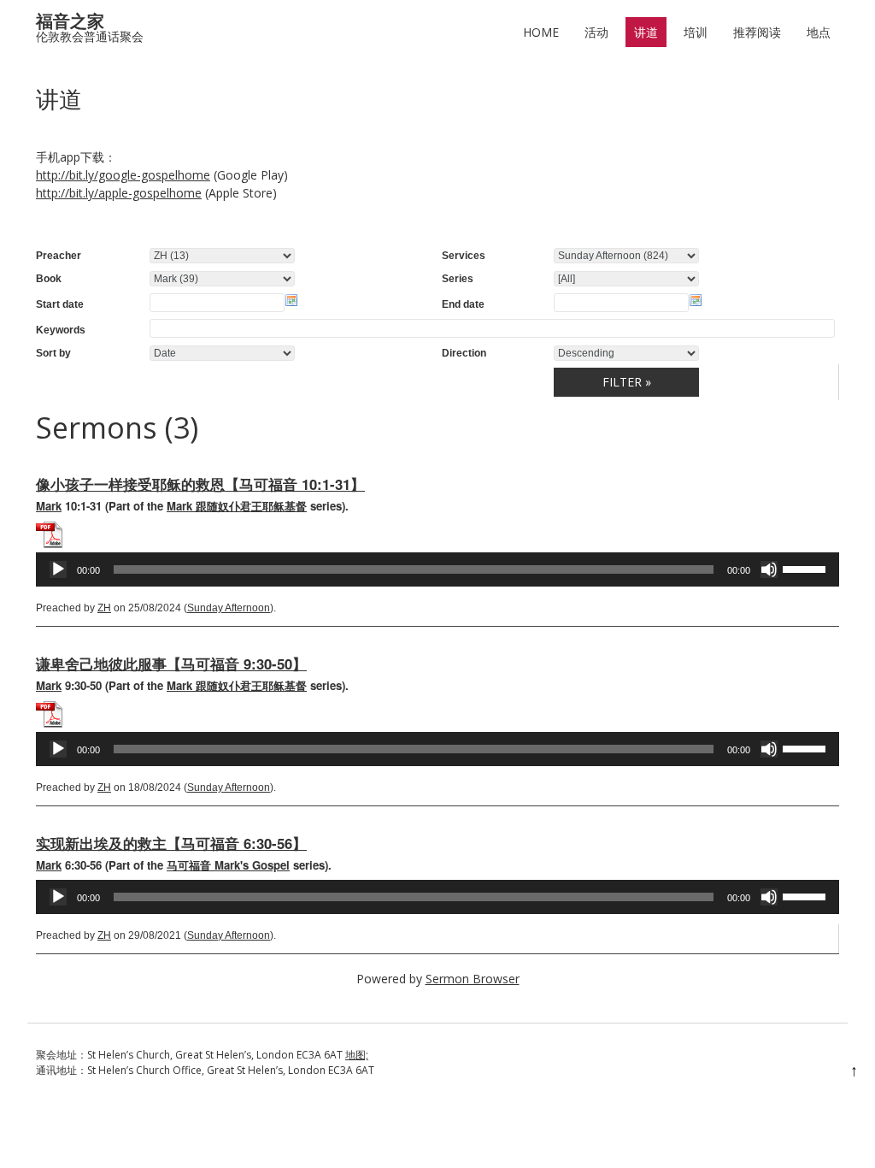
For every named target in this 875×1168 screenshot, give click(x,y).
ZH (104, 608)
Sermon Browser (473, 978)
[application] (437, 569)
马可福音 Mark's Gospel (228, 865)
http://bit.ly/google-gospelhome (123, 175)
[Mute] (769, 569)
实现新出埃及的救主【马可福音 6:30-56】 (171, 843)
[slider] (807, 567)
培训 (696, 32)
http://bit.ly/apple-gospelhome (119, 193)
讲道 (646, 32)
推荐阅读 (757, 32)
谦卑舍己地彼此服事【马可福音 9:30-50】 (171, 663)
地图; (356, 1054)
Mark (49, 506)
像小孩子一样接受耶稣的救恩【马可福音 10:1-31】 (200, 484)
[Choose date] (291, 300)
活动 (596, 32)
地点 (819, 32)
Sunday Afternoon (228, 608)
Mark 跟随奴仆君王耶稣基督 (237, 506)
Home (541, 32)
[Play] (58, 569)
